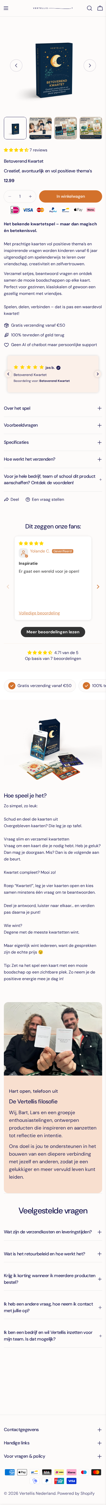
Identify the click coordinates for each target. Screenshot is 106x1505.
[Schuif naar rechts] (90, 65)
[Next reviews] (97, 374)
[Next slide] (98, 586)
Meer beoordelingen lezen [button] (53, 632)
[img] (31, 543)
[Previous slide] (8, 586)
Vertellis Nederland (37, 1493)
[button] (17, 150)
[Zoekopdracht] (89, 8)
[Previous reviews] (8, 374)
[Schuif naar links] (16, 65)
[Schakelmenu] (6, 8)
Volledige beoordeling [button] (39, 613)
